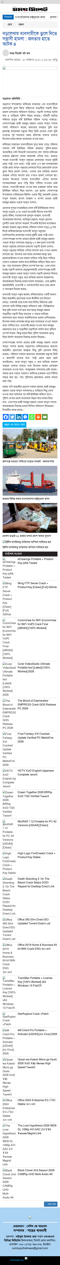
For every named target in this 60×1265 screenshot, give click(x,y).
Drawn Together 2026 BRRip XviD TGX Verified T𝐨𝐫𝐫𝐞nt (35, 794)
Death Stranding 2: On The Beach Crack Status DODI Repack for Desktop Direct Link (36, 883)
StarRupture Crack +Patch (33, 1014)
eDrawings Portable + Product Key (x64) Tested (35, 561)
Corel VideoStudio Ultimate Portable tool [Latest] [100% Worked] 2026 (34, 668)
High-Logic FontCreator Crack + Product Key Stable (36, 855)
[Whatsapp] (32, 417)
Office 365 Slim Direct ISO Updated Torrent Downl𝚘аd (34, 921)
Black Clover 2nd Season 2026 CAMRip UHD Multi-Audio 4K (36, 1172)
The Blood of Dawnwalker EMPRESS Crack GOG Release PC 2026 (37, 704)
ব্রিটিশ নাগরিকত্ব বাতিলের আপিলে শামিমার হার (25, 547)
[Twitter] (12, 417)
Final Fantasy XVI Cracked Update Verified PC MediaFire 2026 (35, 738)
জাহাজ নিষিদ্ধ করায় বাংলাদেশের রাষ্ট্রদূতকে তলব (26, 499)
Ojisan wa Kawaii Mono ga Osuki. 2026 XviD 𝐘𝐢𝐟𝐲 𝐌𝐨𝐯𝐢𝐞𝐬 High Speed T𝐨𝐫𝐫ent (37, 1063)
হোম (9, 24)
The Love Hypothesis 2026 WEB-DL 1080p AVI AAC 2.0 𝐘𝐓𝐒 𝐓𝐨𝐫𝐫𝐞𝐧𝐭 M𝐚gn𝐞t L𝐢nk (37, 1129)
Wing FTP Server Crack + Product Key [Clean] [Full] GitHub (37, 585)
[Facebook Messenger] (25, 417)
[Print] (38, 417)
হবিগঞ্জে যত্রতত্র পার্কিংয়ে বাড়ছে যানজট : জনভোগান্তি (28, 461)
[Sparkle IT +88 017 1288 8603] (37, 1260)
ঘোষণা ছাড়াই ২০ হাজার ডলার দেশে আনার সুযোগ (26, 536)
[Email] (45, 417)
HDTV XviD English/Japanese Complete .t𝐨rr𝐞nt (36, 772)
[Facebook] (6, 417)
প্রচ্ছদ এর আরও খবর (14, 425)
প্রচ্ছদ (21, 24)
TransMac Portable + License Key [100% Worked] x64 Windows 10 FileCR (35, 982)
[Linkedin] (19, 417)
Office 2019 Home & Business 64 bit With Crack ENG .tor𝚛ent (37, 947)
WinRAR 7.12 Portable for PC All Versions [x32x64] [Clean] (37, 823)
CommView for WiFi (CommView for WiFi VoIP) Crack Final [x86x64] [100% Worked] (37, 624)
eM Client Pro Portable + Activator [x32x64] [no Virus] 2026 (37, 1032)
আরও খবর (51, 1204)
